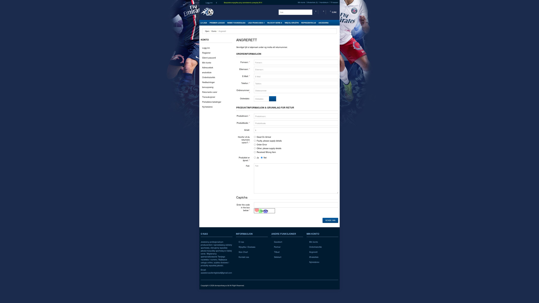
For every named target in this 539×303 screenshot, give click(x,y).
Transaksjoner (208, 96)
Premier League (217, 22)
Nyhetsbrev (207, 106)
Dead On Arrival (264, 137)
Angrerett (222, 31)
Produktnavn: (242, 115)
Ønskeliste (313, 257)
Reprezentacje (308, 22)
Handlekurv (324, 2)
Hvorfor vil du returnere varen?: (244, 140)
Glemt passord (209, 57)
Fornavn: (244, 62)
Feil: (248, 165)
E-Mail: (245, 76)
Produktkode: (242, 122)
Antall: (247, 129)
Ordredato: (245, 98)
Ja (258, 157)
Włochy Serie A (274, 22)
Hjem (207, 31)
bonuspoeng (207, 87)
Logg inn (209, 2)
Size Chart (243, 252)
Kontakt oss (244, 257)
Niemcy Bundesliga (236, 22)
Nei (265, 157)
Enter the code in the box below (243, 207)
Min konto (301, 2)
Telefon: (244, 83)
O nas (241, 241)
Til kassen (334, 2)
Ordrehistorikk (208, 77)
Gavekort (278, 241)
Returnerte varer (209, 91)
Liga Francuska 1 (256, 22)
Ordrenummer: (243, 90)
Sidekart (277, 257)
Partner (277, 246)
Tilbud (276, 252)
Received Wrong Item (266, 152)
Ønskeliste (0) (312, 2)
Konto (213, 31)
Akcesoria (323, 22)
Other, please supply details (269, 148)
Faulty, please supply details (269, 140)
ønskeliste (206, 72)
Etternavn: (243, 69)
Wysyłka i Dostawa (247, 246)
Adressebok (207, 67)
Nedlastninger (208, 82)
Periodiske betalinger (211, 101)
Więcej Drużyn (292, 22)
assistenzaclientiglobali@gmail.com (216, 272)
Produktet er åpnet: (244, 159)
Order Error (262, 144)
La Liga (203, 22)
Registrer (206, 52)
